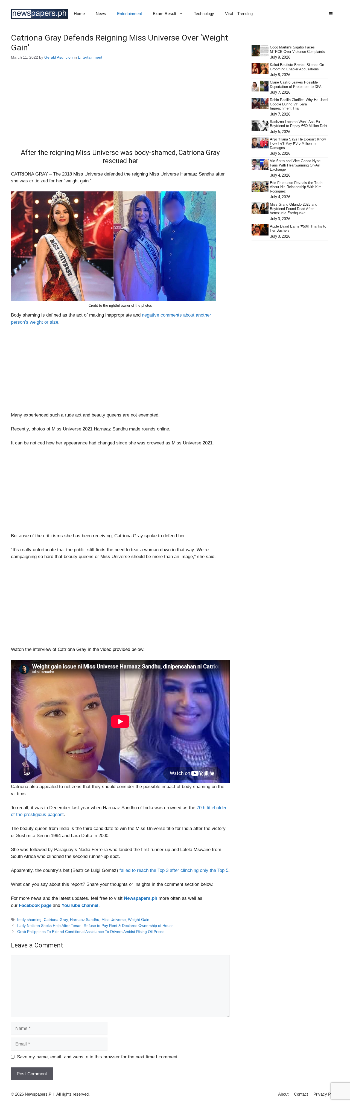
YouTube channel (80, 905)
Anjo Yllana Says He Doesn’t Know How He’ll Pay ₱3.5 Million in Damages (298, 143)
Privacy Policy (326, 1094)
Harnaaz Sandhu (84, 919)
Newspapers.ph (140, 898)
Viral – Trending (239, 13)
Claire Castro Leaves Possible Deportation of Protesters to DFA (296, 84)
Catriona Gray (56, 919)
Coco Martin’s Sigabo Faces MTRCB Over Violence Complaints (297, 49)
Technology (204, 13)
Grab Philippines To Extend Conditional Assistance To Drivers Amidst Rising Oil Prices (90, 931)
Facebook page (35, 905)
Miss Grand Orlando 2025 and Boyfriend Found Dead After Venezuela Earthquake (293, 208)
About (283, 1094)
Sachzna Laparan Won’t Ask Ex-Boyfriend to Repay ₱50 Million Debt (298, 124)
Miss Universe (113, 919)
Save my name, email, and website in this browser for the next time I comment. (98, 1056)
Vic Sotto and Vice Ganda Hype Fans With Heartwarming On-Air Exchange (295, 165)
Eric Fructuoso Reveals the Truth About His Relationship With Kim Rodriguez (296, 187)
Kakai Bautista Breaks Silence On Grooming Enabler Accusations (297, 67)
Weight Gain (138, 919)
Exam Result (164, 13)
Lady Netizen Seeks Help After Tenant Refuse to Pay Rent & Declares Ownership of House (95, 925)
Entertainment (129, 13)
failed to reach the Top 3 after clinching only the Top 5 (173, 870)
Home (79, 13)
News (101, 13)
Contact (301, 1094)
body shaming (29, 919)
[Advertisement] (120, 108)
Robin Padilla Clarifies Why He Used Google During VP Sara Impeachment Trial (299, 104)
